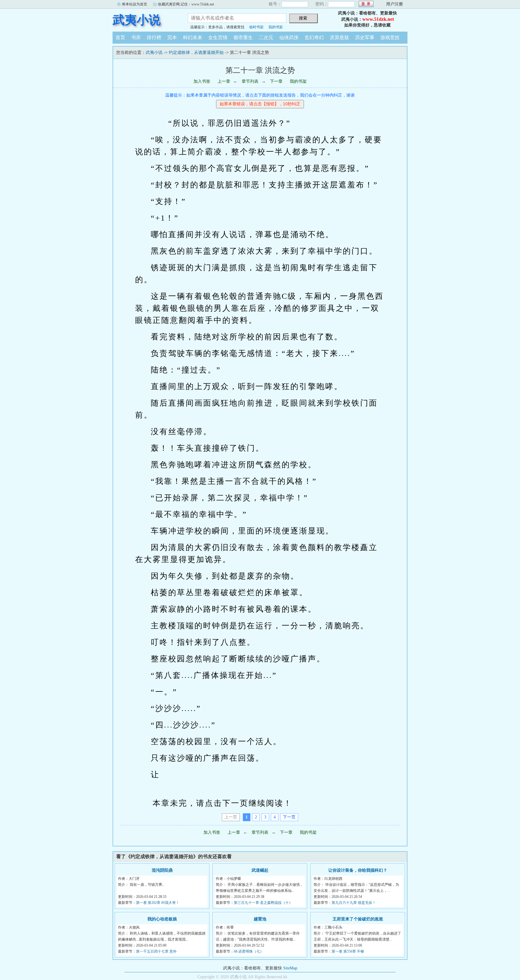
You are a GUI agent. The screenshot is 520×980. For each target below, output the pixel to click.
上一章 (224, 81)
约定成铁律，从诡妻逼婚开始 (196, 52)
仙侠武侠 (289, 37)
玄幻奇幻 (314, 37)
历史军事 (364, 37)
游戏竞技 (390, 37)
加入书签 (201, 81)
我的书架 (275, 27)
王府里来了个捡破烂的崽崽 (358, 919)
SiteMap (290, 968)
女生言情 (218, 37)
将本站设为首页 (134, 4)
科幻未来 (192, 37)
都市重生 (243, 37)
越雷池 (260, 919)
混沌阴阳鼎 (162, 870)
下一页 (289, 817)
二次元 (266, 37)
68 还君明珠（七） (249, 951)
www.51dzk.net (378, 19)
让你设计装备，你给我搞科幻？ (357, 870)
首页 (120, 37)
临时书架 (256, 27)
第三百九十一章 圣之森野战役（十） (263, 903)
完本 (172, 37)
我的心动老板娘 (162, 919)
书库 (136, 37)
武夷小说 (137, 20)
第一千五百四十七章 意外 (156, 951)
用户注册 (394, 4)
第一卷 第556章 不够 (348, 951)
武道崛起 (260, 870)
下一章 (276, 81)
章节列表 (250, 81)
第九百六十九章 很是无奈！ (354, 903)
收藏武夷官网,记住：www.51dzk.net (186, 4)
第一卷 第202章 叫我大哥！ (157, 903)
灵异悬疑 (339, 37)
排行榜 (154, 37)
